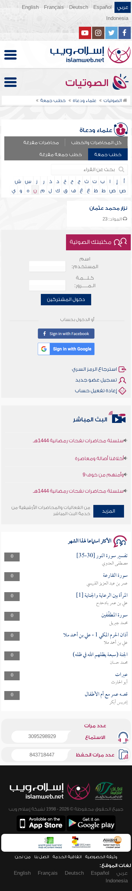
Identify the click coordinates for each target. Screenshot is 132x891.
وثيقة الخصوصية (101, 856)
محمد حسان (119, 663)
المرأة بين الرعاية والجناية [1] (102, 596)
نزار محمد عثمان (108, 208)
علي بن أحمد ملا (116, 643)
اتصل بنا (41, 856)
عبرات (121, 675)
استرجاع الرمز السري (94, 369)
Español (102, 7)
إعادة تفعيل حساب (96, 390)
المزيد (108, 511)
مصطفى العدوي (115, 564)
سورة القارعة (115, 576)
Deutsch (78, 7)
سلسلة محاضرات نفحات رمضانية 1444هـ (78, 437)
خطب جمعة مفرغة (60, 154)
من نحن (23, 856)
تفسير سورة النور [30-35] (102, 556)
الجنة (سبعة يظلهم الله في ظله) (100, 655)
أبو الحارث (119, 682)
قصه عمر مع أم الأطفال (106, 695)
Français (54, 7)
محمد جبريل (118, 623)
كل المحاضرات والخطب (96, 142)
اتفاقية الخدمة (67, 856)
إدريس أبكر (118, 702)
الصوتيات (88, 82)
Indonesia (117, 18)
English (30, 7)
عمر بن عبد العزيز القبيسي (107, 583)
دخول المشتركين (66, 299)
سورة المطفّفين (114, 615)
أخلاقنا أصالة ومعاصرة (99, 454)
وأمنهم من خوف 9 (103, 471)
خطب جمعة (108, 154)
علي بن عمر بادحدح (112, 603)
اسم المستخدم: (85, 262)
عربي (122, 7)
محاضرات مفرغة (41, 142)
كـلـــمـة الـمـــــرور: (84, 281)
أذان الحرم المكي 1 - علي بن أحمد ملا (95, 635)
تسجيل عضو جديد (96, 380)
